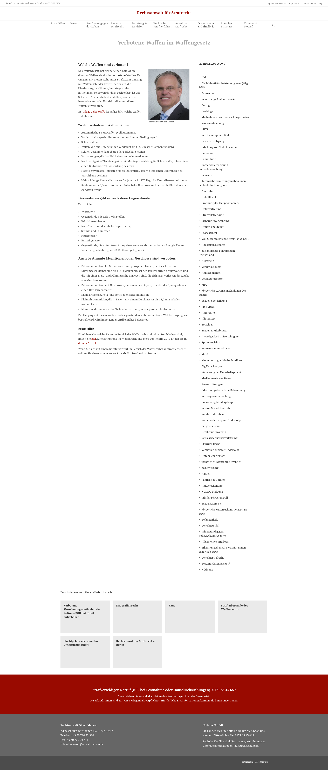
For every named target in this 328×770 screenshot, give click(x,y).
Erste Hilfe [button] (58, 23)
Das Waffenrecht (127, 605)
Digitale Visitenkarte (276, 3)
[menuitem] (277, 3)
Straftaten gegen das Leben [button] (97, 24)
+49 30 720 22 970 (82, 735)
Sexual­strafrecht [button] (117, 24)
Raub (172, 605)
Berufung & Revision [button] (139, 24)
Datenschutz (261, 761)
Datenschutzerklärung (312, 3)
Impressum (294, 3)
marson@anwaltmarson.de (26, 3)
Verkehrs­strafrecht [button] (181, 24)
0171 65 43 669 (224, 690)
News (73, 23)
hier (93, 338)
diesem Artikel (87, 343)
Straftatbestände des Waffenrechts (234, 607)
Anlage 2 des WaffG (93, 111)
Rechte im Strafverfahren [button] (162, 24)
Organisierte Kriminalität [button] (206, 24)
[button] (275, 25)
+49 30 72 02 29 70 (52, 3)
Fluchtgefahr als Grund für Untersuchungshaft (81, 643)
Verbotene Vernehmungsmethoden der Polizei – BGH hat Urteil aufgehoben (82, 611)
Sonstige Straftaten (227, 24)
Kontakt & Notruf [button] (251, 24)
